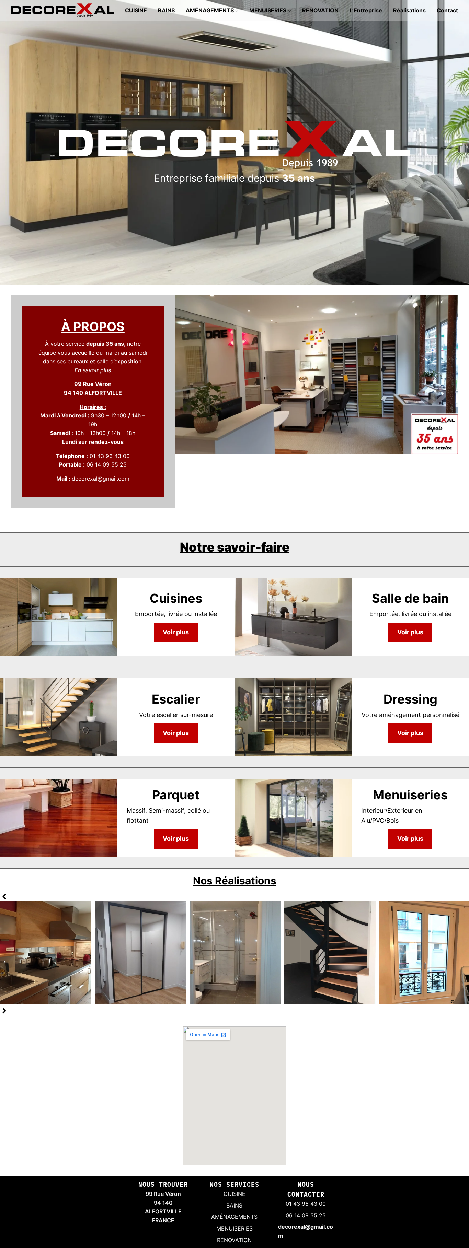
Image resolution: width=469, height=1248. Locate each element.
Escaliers (330, 951)
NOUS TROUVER (163, 1184)
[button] (4, 896)
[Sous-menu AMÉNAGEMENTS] (237, 10)
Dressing (140, 951)
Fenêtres (424, 951)
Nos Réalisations (234, 880)
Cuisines (46, 951)
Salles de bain (235, 951)
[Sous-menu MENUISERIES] (289, 10)
